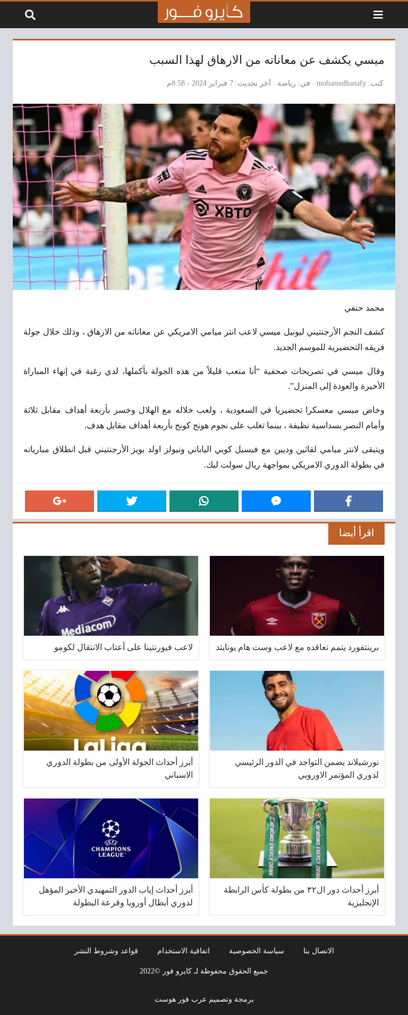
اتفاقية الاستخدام (183, 950)
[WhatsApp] (204, 501)
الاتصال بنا (318, 950)
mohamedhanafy (341, 83)
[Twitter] (131, 501)
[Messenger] (276, 501)
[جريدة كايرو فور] (204, 12)
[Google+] (59, 501)
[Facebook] (348, 501)
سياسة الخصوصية (256, 950)
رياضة (286, 83)
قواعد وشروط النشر (106, 950)
